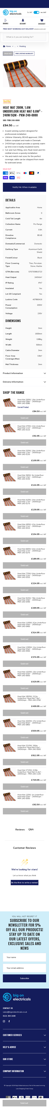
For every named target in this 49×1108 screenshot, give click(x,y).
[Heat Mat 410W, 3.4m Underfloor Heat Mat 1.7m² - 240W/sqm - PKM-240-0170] (9, 502)
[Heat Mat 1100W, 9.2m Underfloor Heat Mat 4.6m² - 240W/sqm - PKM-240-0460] (9, 624)
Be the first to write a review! (24, 882)
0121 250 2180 (9, 1016)
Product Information (13, 373)
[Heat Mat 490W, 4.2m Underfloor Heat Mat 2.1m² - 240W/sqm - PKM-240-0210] (9, 526)
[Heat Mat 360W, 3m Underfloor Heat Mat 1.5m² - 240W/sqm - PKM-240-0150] (9, 477)
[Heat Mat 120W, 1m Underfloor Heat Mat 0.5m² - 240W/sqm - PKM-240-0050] (9, 796)
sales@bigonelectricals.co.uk (15, 1012)
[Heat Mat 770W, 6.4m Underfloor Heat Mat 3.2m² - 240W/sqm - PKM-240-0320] (9, 575)
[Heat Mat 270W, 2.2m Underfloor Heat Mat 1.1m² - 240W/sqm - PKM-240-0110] (9, 428)
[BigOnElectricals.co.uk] (12, 12)
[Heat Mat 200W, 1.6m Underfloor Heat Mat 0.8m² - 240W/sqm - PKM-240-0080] (9, 402)
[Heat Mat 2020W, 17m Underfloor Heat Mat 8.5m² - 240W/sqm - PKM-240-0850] (9, 723)
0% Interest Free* (24, 29)
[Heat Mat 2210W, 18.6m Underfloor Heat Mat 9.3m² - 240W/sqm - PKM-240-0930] (9, 747)
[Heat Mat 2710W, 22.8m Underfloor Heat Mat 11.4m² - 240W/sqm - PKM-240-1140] (9, 772)
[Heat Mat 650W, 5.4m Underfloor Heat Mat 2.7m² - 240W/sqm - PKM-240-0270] (9, 551)
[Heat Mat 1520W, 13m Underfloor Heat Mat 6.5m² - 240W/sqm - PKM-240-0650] (9, 674)
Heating (22, 46)
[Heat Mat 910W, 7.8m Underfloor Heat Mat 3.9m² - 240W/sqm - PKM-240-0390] (9, 600)
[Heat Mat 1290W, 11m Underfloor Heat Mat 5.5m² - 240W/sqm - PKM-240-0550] (9, 649)
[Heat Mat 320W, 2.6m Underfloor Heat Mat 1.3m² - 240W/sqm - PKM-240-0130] (9, 452)
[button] (24, 73)
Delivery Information (13, 381)
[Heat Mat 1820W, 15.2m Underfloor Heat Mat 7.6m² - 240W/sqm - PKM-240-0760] (9, 698)
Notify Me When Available (24, 187)
